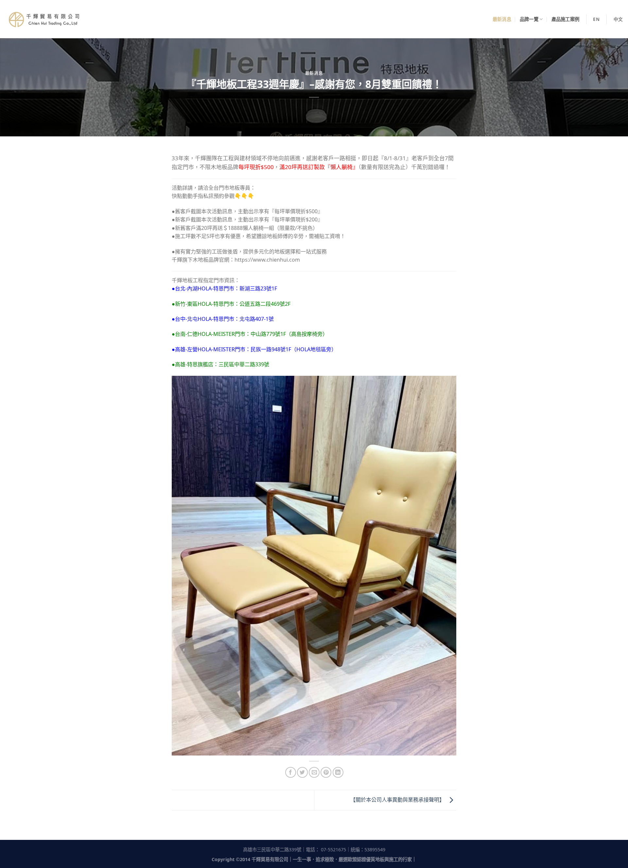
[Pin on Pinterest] (326, 772)
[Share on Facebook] (290, 772)
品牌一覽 (529, 19)
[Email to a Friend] (314, 772)
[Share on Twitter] (302, 772)
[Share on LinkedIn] (338, 772)
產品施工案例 (565, 19)
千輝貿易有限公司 (270, 859)
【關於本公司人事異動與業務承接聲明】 (398, 799)
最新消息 (502, 19)
